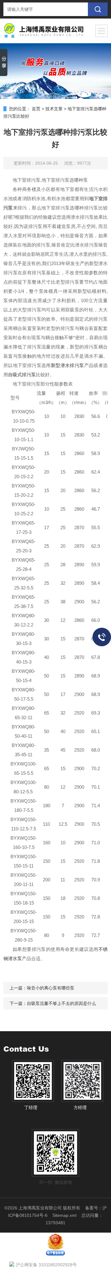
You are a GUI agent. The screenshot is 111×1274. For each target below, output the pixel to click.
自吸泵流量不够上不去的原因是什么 (61, 1003)
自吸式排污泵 (22, 374)
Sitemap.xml (64, 1215)
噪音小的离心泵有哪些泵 (50, 987)
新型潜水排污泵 (67, 365)
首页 (36, 108)
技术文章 (54, 108)
